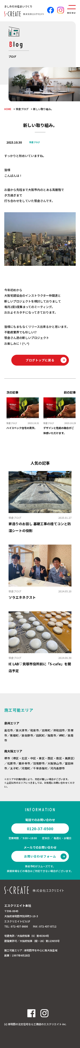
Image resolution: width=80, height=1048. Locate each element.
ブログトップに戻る (40, 360)
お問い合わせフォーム (40, 856)
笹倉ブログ (22, 109)
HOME (7, 109)
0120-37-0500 (40, 828)
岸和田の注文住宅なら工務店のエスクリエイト (35, 1024)
